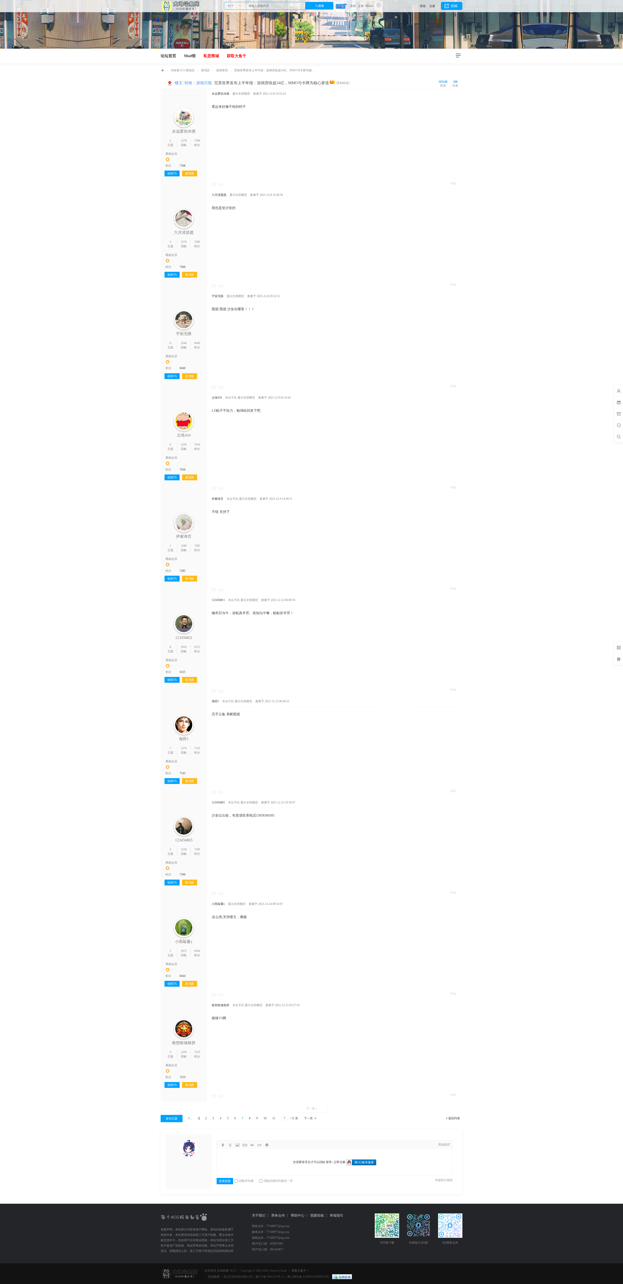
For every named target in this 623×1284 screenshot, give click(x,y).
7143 (197, 748)
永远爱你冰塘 (183, 131)
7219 (197, 1052)
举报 (453, 183)
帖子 (231, 6)
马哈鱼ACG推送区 (183, 70)
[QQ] (341, 1276)
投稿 (454, 6)
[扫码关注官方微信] (618, 647)
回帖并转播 (246, 1181)
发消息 (189, 173)
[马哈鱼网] (180, 5)
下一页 (308, 1118)
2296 (184, 1052)
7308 (197, 140)
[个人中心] (618, 390)
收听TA (172, 173)
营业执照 (214, 1276)
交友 (361, 6)
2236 (184, 444)
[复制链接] (342, 83)
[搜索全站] (618, 436)
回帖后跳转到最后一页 (278, 1181)
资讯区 (205, 70)
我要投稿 (317, 1215)
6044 (197, 951)
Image (237, 1145)
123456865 (183, 840)
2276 (184, 242)
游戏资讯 (222, 70)
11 (170, 343)
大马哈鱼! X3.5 (226, 1270)
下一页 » (311, 1108)
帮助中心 (297, 1215)
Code (259, 1145)
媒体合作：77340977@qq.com (270, 1232)
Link (244, 1145)
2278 (184, 140)
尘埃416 (184, 435)
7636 (197, 444)
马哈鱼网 (163, 70)
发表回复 (225, 1181)
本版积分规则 (444, 1180)
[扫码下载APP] (618, 659)
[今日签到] (618, 402)
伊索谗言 (184, 536)
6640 (197, 343)
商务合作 (278, 1215)
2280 (184, 545)
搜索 (321, 6)
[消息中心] (618, 425)
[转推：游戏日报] (169, 83)
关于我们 (259, 1215)
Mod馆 (190, 56)
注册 (432, 6)
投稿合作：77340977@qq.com (270, 1237)
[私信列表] (618, 413)
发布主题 (171, 1118)
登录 (329, 1162)
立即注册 (339, 1162)
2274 (184, 748)
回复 (221, 184)
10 (265, 1118)
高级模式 (444, 1144)
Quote (252, 1145)
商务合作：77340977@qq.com (270, 1226)
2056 (184, 647)
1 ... (190, 1118)
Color (230, 1145)
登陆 (423, 6)
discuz (369, 6)
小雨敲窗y (183, 941)
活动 (353, 6)
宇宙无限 (184, 334)
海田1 (184, 739)
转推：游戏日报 (198, 83)
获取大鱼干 (236, 56)
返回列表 (454, 1118)
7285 (197, 545)
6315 (197, 647)
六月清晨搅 (183, 232)
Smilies (266, 1145)
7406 (197, 242)
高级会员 (171, 153)
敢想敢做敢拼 (183, 1043)
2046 (184, 343)
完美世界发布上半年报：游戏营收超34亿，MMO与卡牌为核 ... (274, 70)
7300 (197, 849)
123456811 (183, 638)
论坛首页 (168, 56)
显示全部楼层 (241, 93)
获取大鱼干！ (300, 1270)
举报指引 (336, 1215)
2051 (184, 951)
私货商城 (211, 56)
